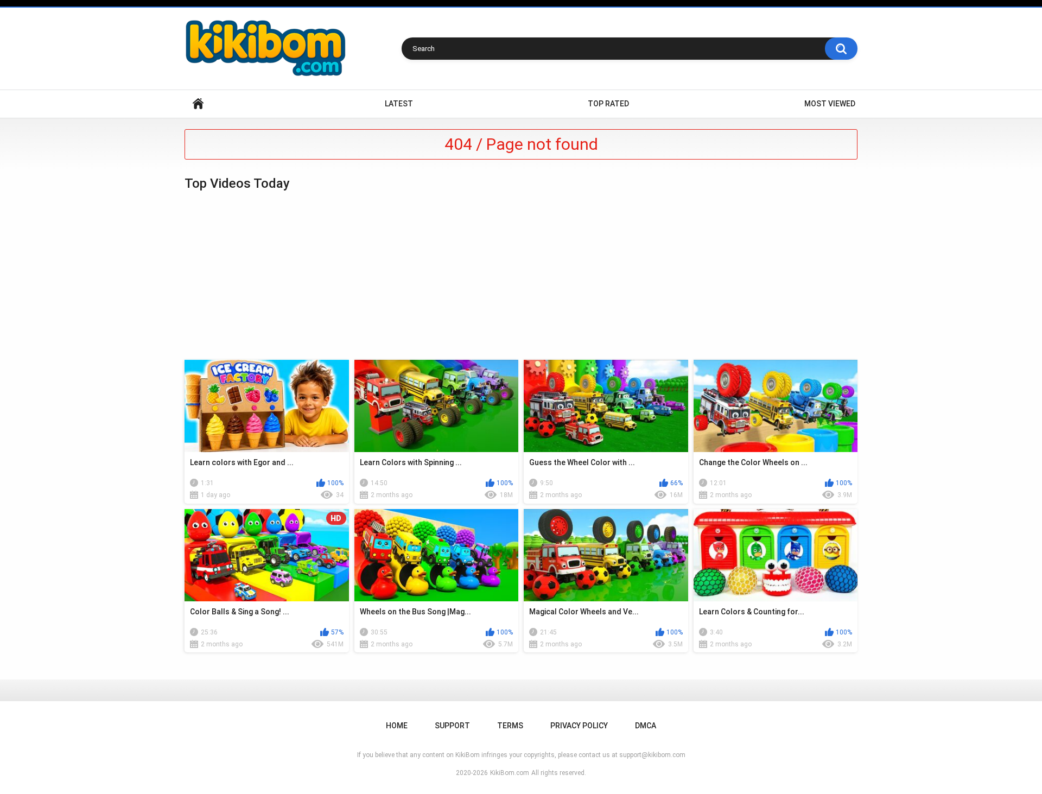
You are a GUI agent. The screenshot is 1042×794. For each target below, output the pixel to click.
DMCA (645, 725)
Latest (399, 103)
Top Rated (608, 103)
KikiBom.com (509, 773)
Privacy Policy (579, 725)
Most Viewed (829, 103)
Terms (510, 725)
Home (198, 104)
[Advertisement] (521, 276)
